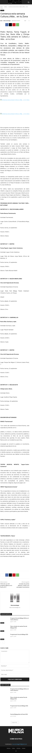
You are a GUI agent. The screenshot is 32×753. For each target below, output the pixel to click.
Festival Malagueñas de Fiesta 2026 (19, 714)
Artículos (18, 748)
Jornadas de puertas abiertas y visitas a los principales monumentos (23, 585)
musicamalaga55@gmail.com (19, 744)
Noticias (8, 748)
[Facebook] (6, 24)
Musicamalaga (7, 20)
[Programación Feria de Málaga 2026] (4, 637)
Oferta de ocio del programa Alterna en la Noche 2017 (6, 585)
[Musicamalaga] (1, 20)
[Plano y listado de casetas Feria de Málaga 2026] (4, 629)
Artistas (23, 748)
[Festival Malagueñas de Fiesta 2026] (4, 717)
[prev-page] (1, 643)
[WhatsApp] (17, 24)
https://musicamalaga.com (14, 607)
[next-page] (4, 643)
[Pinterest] (14, 24)
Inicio (1, 6)
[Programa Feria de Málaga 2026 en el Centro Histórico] (4, 620)
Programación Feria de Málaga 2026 (19, 634)
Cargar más (14, 722)
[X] (10, 24)
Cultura (5, 6)
